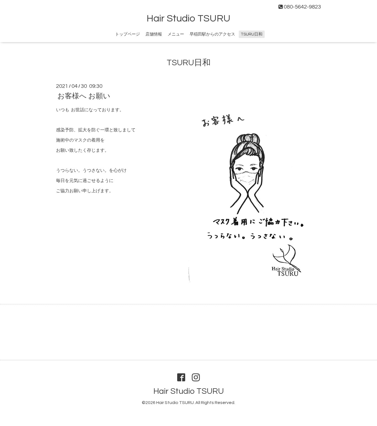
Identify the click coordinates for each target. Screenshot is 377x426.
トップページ (127, 34)
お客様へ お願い (83, 95)
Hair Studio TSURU (188, 18)
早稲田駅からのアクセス (212, 34)
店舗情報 (153, 34)
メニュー (176, 34)
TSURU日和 (251, 34)
